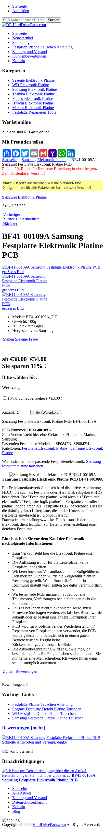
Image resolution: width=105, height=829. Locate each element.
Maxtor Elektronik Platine (33, 107)
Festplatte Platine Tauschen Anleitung (42, 47)
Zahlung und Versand (29, 51)
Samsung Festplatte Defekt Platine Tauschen (48, 718)
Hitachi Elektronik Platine (33, 103)
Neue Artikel (22, 38)
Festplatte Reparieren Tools (34, 112)
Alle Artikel (21, 793)
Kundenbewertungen (29, 56)
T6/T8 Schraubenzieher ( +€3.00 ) (34, 398)
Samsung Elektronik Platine (44, 159)
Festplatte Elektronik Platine (44, 448)
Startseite (19, 6)
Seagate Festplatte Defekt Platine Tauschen (46, 709)
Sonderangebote (25, 42)
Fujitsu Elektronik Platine (32, 98)
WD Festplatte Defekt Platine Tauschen (44, 713)
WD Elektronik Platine (30, 85)
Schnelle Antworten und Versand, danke (34, 742)
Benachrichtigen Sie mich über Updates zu (49, 777)
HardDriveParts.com (49, 824)
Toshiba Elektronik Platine (33, 94)
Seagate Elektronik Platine (33, 80)
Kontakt (18, 61)
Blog (16, 811)
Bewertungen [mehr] (23, 727)
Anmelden (20, 11)
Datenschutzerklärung (29, 802)
